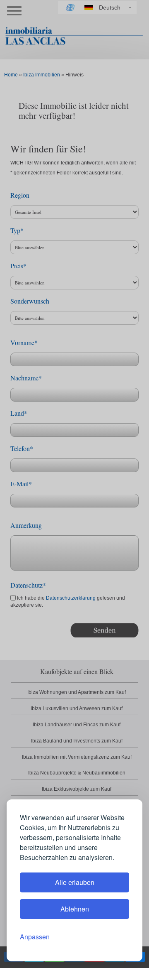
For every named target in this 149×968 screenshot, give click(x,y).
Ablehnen (74, 909)
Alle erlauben (74, 882)
